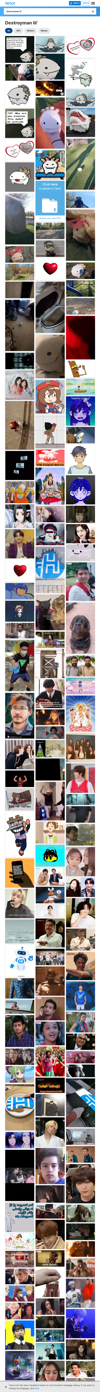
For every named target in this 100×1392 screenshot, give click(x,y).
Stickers (30, 31)
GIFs (18, 31)
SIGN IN (86, 3)
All (9, 31)
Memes (44, 31)
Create (76, 3)
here (37, 1388)
